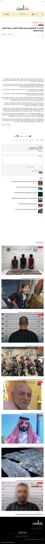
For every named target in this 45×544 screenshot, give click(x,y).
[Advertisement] (22, 74)
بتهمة (30, 140)
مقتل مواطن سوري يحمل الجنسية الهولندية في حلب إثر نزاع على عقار (32, 413)
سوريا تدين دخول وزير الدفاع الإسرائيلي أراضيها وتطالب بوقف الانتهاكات (25, 192)
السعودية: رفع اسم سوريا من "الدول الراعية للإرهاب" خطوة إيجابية (26, 187)
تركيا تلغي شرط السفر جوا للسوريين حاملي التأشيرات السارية (27, 203)
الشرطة (37, 140)
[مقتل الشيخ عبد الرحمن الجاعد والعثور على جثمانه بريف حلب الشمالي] (40, 213)
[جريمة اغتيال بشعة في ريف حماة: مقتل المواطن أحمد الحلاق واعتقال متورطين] (22, 443)
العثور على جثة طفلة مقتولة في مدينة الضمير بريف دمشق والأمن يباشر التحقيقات (31, 312)
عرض (17, 140)
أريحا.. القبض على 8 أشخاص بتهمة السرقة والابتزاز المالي (35, 346)
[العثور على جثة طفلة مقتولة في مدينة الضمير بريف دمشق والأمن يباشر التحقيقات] (22, 308)
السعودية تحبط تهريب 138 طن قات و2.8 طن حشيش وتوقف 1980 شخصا (32, 278)
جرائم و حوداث (35, 22)
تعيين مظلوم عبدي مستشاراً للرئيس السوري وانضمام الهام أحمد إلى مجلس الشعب (24, 181)
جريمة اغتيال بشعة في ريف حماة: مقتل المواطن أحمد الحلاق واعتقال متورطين (31, 447)
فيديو (30, 539)
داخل (14, 140)
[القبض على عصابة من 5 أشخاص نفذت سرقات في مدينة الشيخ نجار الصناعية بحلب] (22, 376)
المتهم (24, 140)
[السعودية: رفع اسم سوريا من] (40, 190)
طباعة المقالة (3, 34)
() (28, 136)
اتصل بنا (26, 539)
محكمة (33, 140)
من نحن (39, 539)
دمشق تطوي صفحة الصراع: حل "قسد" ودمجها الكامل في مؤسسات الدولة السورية (24, 198)
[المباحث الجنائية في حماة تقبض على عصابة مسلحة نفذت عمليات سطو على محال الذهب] (22, 477)
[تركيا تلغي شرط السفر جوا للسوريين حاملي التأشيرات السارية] (40, 207)
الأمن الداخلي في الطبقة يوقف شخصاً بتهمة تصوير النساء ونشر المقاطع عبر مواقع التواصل (29, 514)
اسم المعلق (40, 151)
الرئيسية (41, 22)
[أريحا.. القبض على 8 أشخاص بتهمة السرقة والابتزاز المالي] (22, 342)
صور (28, 539)
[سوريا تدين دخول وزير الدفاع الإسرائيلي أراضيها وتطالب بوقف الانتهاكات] (40, 196)
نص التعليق (40, 155)
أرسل (41, 172)
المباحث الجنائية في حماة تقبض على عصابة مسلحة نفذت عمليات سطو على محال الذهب (30, 480)
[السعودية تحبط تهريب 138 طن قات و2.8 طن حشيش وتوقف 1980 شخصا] (22, 275)
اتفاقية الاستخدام (34, 539)
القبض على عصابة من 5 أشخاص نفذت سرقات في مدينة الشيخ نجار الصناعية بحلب (31, 379)
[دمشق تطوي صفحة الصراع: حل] (40, 201)
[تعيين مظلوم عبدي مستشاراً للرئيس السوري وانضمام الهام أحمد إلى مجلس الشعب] (40, 185)
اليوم (20, 140)
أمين (27, 140)
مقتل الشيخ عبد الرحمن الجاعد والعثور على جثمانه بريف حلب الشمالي (26, 209)
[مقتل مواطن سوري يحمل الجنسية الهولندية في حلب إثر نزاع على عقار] (22, 409)
